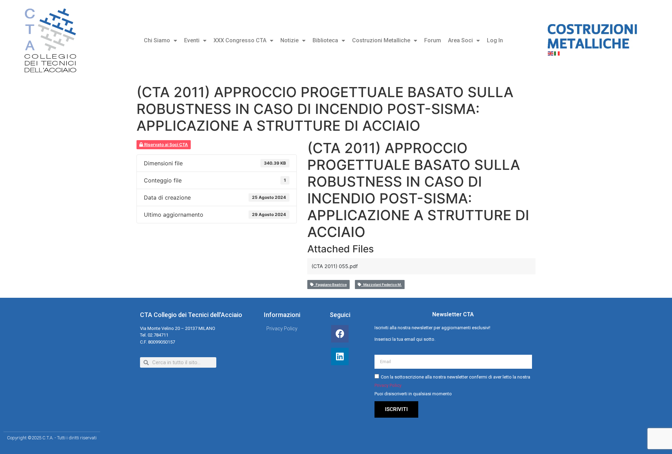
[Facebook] (340, 334)
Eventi (192, 40)
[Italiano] (557, 52)
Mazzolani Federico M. (381, 284)
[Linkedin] (340, 356)
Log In (495, 40)
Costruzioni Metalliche (381, 40)
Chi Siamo (157, 40)
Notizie (289, 40)
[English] (551, 52)
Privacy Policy (387, 385)
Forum (432, 40)
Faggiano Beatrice (330, 284)
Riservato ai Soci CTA (165, 144)
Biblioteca (325, 40)
